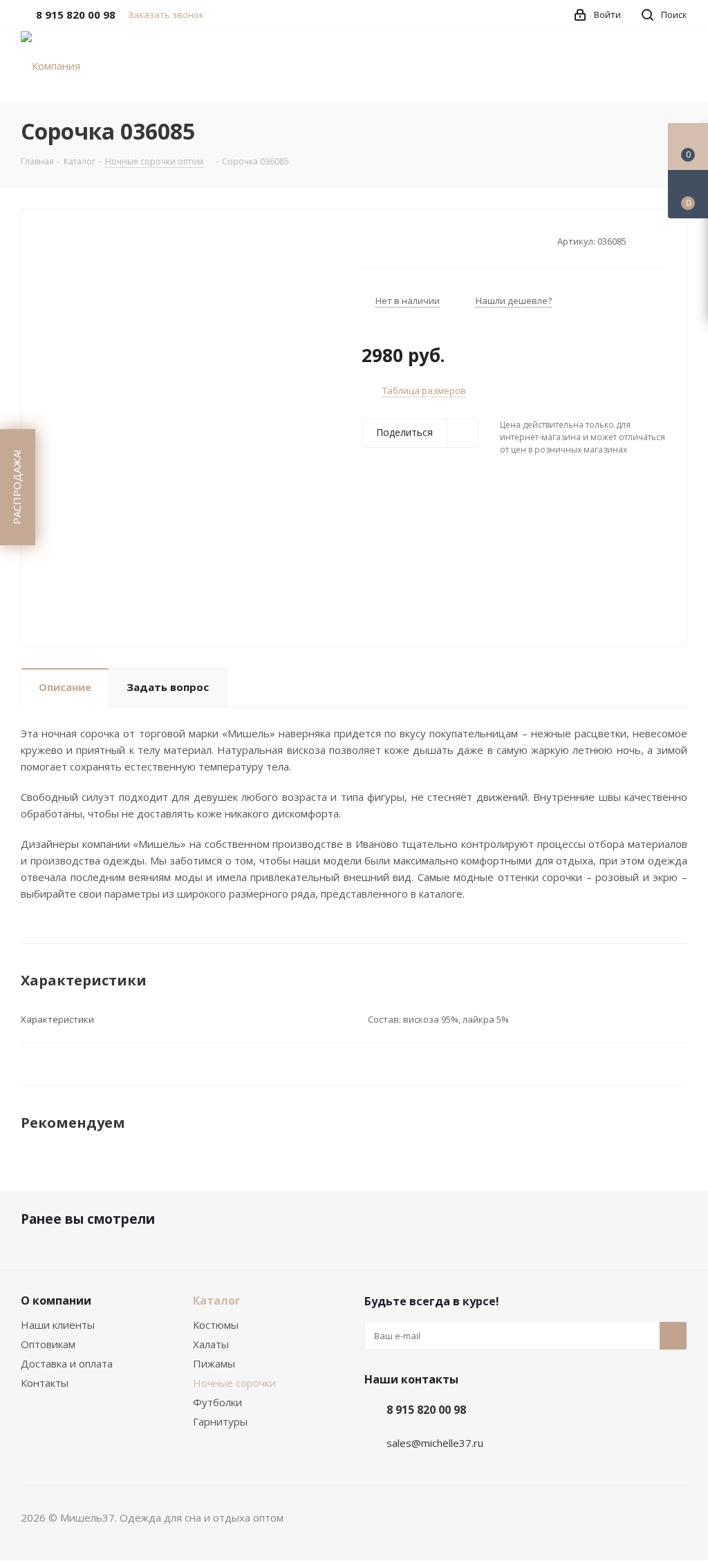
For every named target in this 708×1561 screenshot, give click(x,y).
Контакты (44, 1383)
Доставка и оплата (67, 1363)
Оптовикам (48, 1344)
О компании (56, 1300)
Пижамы (214, 1363)
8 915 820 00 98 (426, 1409)
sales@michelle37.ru (434, 1443)
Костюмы (216, 1325)
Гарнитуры (220, 1421)
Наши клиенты (58, 1325)
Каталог (217, 1300)
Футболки (217, 1402)
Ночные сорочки (234, 1383)
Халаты (211, 1344)
